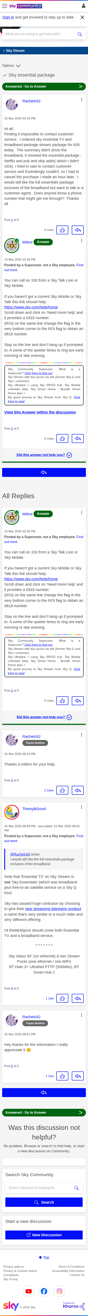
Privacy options (13, 1266)
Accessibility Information (68, 1271)
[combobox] (39, 34)
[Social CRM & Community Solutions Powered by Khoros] (74, 1306)
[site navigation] (4, 6)
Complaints (11, 1275)
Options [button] (8, 65)
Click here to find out (38, 373)
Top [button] (46, 1257)
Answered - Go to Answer (44, 86)
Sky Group (10, 1279)
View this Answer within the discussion (40, 412)
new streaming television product (53, 909)
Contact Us (77, 1275)
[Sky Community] (26, 6)
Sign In (83, 7)
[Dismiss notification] (82, 17)
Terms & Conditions (71, 1266)
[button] (81, 99)
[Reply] (78, 230)
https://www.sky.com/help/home (31, 307)
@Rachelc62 (20, 854)
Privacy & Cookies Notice (20, 1271)
